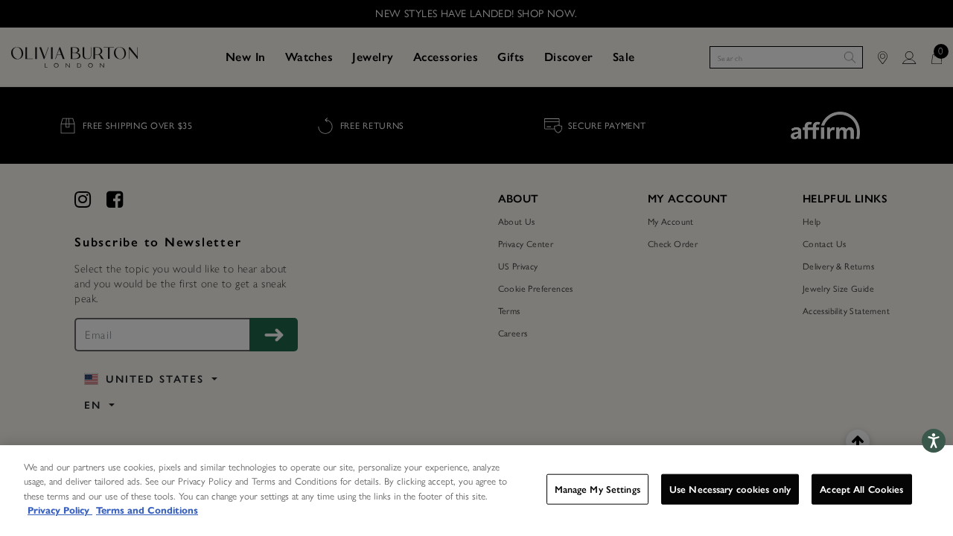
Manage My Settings (597, 489)
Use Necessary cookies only (730, 489)
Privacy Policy (60, 511)
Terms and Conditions (147, 511)
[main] (476, 490)
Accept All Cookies (861, 489)
